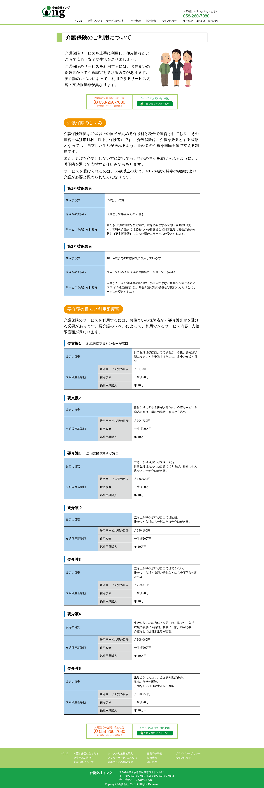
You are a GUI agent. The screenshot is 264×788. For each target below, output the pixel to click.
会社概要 (136, 20)
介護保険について (84, 762)
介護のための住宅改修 (120, 762)
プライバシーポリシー (188, 753)
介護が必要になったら (86, 753)
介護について (95, 20)
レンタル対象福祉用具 (120, 753)
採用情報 (151, 20)
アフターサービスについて (123, 757)
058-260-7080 (196, 15)
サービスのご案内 (116, 20)
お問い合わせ (169, 20)
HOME (78, 20)
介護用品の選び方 (84, 757)
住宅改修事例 (154, 753)
